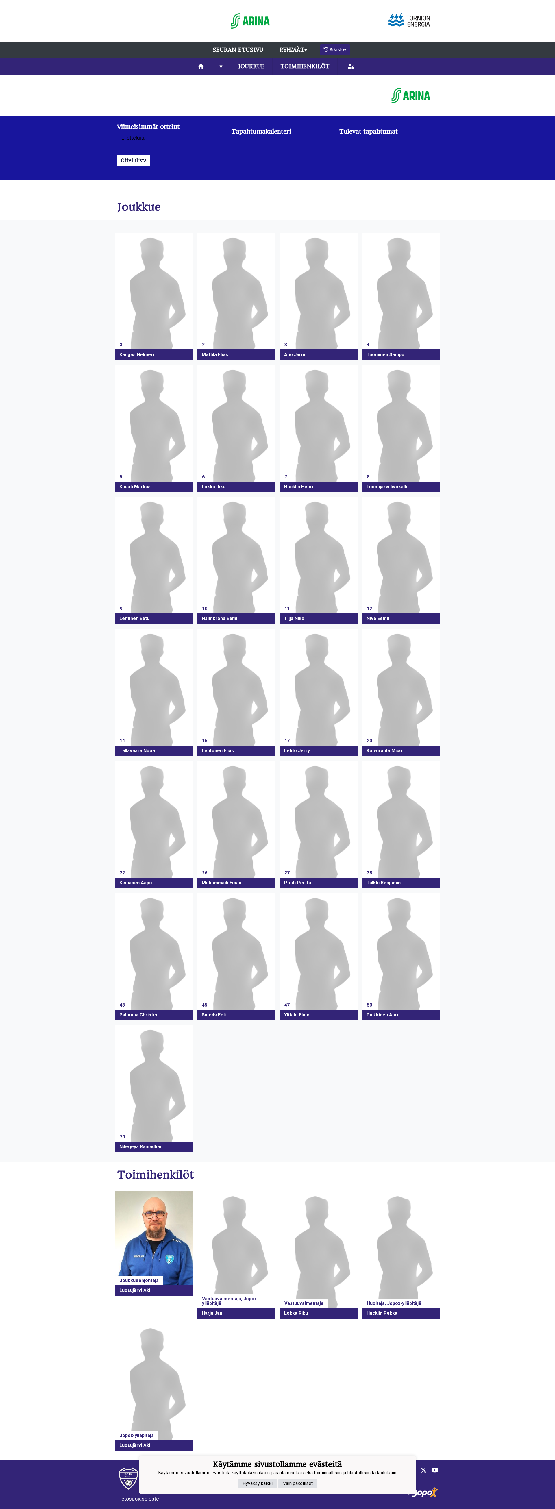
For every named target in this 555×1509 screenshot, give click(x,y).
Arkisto (338, 49)
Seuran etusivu (237, 50)
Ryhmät (293, 50)
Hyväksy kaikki (258, 1483)
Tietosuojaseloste (138, 1499)
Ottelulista (134, 160)
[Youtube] (432, 1470)
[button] (154, 296)
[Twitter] (421, 1470)
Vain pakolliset (298, 1483)
